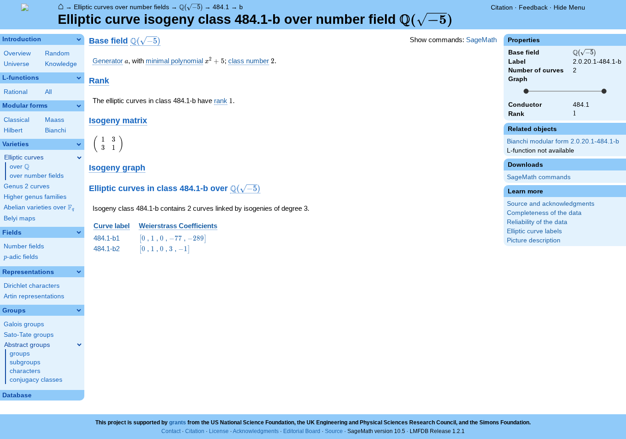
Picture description (533, 240)
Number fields (24, 246)
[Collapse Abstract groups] (79, 344)
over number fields (37, 175)
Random (57, 53)
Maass (54, 119)
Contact (171, 431)
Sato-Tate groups (29, 334)
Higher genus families (35, 196)
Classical (16, 119)
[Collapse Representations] (78, 271)
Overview (17, 53)
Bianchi (55, 130)
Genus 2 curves (26, 186)
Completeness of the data (544, 212)
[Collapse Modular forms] (78, 106)
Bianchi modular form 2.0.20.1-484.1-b (563, 141)
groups (20, 353)
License (219, 431)
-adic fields (21, 256)
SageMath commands (539, 177)
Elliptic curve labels (534, 231)
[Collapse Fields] (78, 232)
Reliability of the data (537, 222)
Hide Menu (569, 7)
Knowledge (61, 63)
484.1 (221, 7)
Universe (16, 63)
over (19, 166)
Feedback (533, 7)
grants (177, 422)
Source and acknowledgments (550, 203)
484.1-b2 (106, 248)
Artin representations (34, 296)
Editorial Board (301, 431)
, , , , (173, 238)
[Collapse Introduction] (78, 39)
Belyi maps (19, 218)
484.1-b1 (106, 238)
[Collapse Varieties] (78, 144)
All (48, 91)
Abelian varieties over (39, 207)
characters (25, 371)
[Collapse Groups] (78, 310)
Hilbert (13, 130)
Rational (15, 91)
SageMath (481, 40)
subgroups (25, 362)
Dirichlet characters (32, 285)
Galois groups (24, 324)
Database (17, 395)
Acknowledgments (256, 431)
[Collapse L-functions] (78, 78)
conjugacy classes (36, 379)
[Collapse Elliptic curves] (79, 157)
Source (334, 431)
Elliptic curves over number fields (121, 7)
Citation (502, 7)
